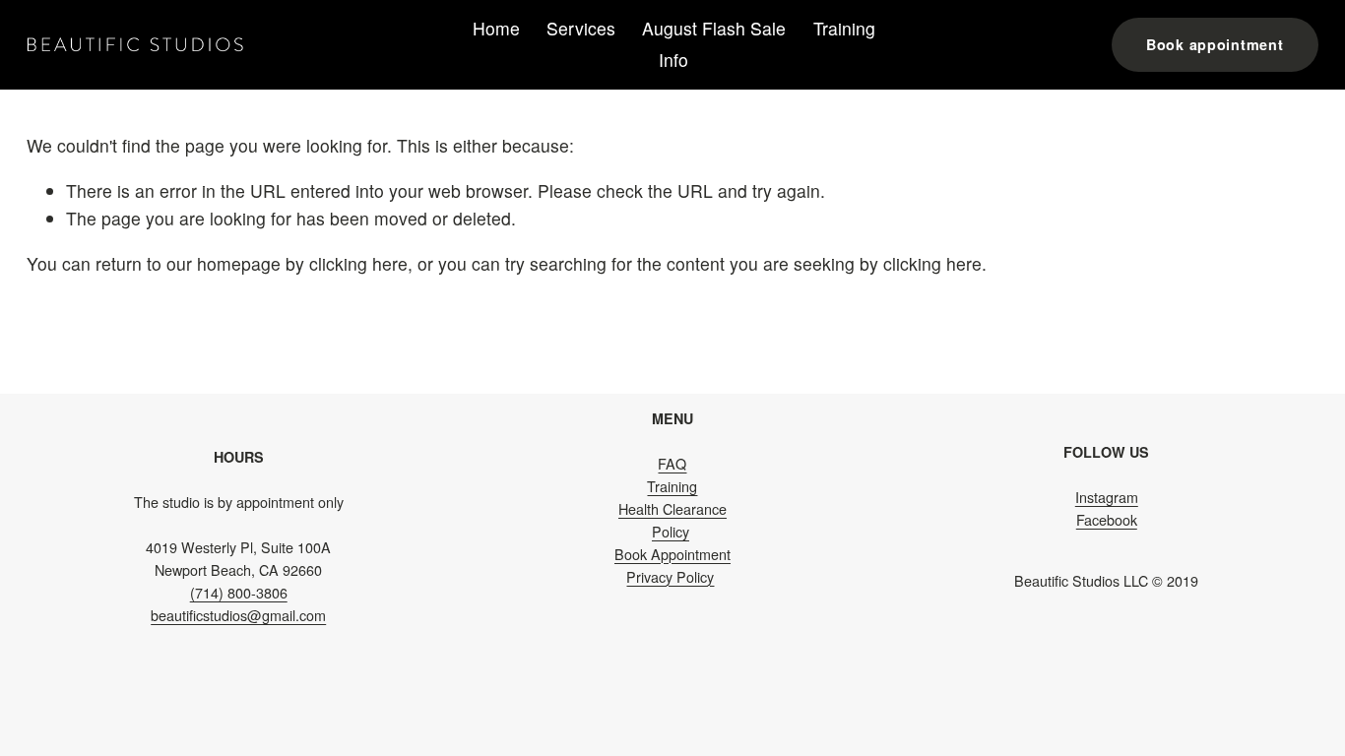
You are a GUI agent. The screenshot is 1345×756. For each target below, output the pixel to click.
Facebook (1106, 520)
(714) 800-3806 (239, 592)
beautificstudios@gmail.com (238, 615)
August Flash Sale (714, 28)
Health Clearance (672, 509)
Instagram (1106, 497)
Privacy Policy (670, 577)
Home (496, 28)
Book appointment (1215, 44)
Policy (670, 531)
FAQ (672, 463)
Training (844, 28)
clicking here (358, 263)
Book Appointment (672, 554)
